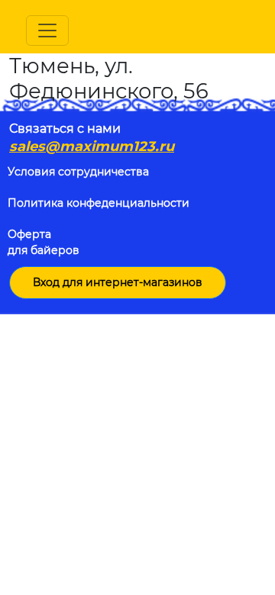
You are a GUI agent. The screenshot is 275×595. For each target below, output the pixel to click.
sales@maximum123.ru (91, 146)
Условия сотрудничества (78, 171)
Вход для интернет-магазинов (117, 282)
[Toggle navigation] (47, 30)
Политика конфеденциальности (98, 203)
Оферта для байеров (43, 242)
